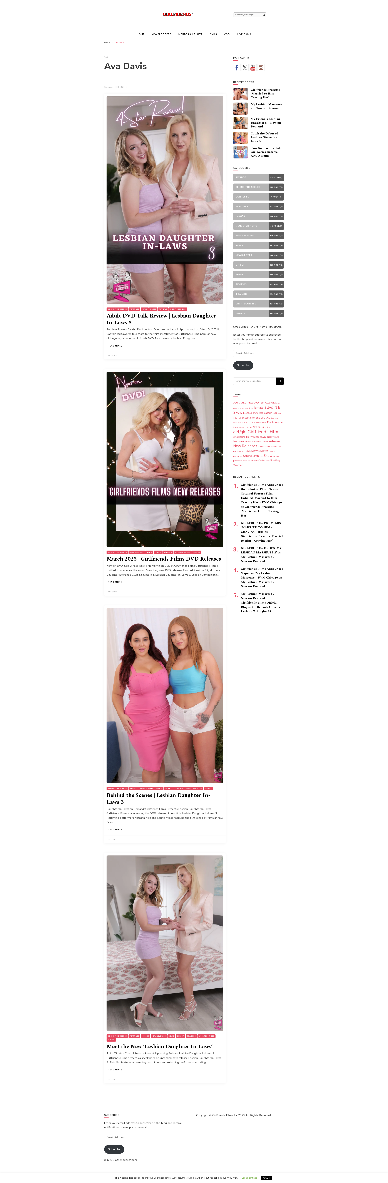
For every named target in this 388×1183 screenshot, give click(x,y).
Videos (196, 552)
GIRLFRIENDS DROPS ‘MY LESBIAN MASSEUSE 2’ (261, 550)
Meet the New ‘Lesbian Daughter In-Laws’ (160, 1046)
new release (270, 441)
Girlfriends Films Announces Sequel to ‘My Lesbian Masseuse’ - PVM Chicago (262, 573)
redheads (245, 451)
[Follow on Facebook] (237, 67)
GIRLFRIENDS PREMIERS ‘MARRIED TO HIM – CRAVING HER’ (261, 527)
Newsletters (161, 34)
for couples (238, 427)
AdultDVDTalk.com (272, 403)
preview (237, 451)
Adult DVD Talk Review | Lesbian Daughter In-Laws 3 (161, 319)
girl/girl (240, 432)
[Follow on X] (245, 67)
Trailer (246, 460)
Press (153, 309)
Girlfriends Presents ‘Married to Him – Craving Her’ (265, 94)
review (253, 451)
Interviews (272, 437)
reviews (263, 451)
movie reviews (253, 441)
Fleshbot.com (275, 422)
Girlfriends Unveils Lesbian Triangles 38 (260, 609)
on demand (276, 446)
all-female (256, 408)
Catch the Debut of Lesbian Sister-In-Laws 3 (264, 137)
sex (261, 456)
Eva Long (274, 418)
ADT (235, 402)
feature (237, 422)
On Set (168, 789)
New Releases (137, 552)
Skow (268, 455)
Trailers (179, 789)
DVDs (213, 34)
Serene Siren (251, 456)
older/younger (264, 446)
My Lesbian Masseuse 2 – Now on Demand (266, 106)
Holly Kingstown (256, 437)
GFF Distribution (261, 427)
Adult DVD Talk (255, 402)
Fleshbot (261, 422)
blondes (247, 413)
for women (248, 427)
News (144, 309)
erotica (265, 417)
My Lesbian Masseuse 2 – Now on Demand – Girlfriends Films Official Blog (259, 600)
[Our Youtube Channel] (253, 67)
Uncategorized (178, 309)
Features (134, 309)
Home (140, 34)
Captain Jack (270, 413)
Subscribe (243, 365)
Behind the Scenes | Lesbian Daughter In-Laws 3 (158, 798)
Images (133, 789)
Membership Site (190, 34)
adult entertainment (240, 408)
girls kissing (239, 437)
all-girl (270, 407)
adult (242, 402)
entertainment (250, 417)
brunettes (258, 413)
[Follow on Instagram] (261, 67)
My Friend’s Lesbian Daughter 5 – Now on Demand (266, 123)
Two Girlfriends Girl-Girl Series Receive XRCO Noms (266, 152)
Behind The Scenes (117, 309)
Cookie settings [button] (249, 1177)
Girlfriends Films (264, 432)
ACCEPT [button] (267, 1178)
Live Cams (244, 34)
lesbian (238, 441)
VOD (227, 34)
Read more (115, 346)
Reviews (163, 309)
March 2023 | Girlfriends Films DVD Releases (164, 559)
